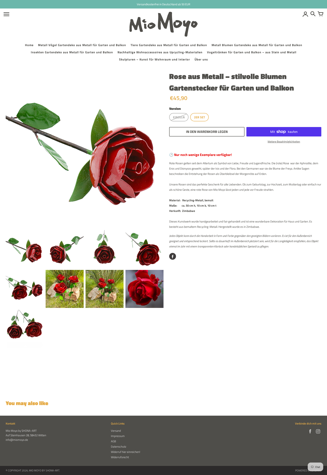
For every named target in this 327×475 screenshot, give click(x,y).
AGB (113, 441)
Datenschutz (118, 446)
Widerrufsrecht (120, 457)
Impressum (118, 436)
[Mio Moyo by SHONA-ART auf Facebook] (310, 434)
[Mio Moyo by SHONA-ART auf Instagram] (318, 434)
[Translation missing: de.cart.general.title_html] (320, 14)
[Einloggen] (305, 14)
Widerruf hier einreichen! (125, 452)
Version (175, 108)
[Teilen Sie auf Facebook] (172, 256)
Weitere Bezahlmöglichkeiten (284, 141)
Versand (116, 431)
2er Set (199, 117)
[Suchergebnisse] (313, 14)
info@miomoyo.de (17, 440)
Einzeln (179, 117)
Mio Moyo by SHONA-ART (44, 470)
